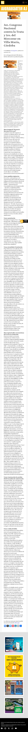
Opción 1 (24, 223)
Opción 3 (24, 224)
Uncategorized (14, 50)
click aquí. (17, 622)
